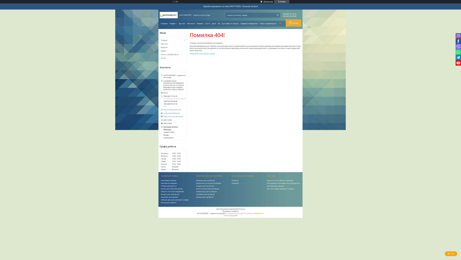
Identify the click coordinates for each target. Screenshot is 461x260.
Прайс (163, 51)
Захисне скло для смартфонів (172, 191)
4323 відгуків (268, 1)
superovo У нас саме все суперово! (280, 180)
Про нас (182, 23)
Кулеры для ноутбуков (204, 197)
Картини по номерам (169, 183)
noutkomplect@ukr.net (171, 113)
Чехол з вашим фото (268, 23)
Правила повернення (249, 23)
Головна (164, 23)
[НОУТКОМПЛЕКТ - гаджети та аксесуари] (169, 15)
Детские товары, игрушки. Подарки (280, 189)
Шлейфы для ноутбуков (205, 194)
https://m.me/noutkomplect (173, 116)
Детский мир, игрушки (275, 186)
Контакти (191, 23)
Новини (200, 23)
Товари (172, 23)
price (214, 23)
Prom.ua (242, 209)
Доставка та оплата (230, 23)
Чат (452, 254)
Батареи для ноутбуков (205, 186)
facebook (235, 180)
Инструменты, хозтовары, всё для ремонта (283, 183)
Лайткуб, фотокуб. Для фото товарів (174, 200)
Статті (207, 23)
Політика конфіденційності (255, 213)
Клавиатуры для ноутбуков (206, 191)
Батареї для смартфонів (170, 194)
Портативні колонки (168, 180)
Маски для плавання (168, 203)
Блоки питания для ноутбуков (207, 189)
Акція (163, 58)
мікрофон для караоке (169, 197)
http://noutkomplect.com (172, 110)
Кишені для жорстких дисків (172, 189)
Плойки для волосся (168, 186)
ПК (219, 23)
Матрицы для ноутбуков (205, 180)
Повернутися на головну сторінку (202, 53)
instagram (235, 183)
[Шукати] (277, 15)
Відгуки (164, 47)
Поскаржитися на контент (235, 213)
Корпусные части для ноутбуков (208, 183)
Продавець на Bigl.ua (231, 211)
